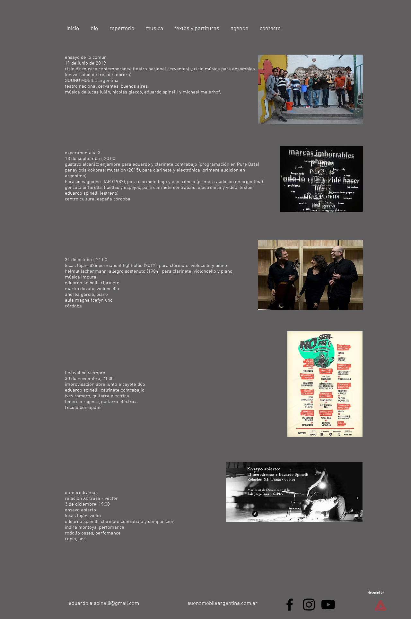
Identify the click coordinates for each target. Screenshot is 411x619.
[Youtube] (328, 605)
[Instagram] (309, 605)
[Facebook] (290, 605)
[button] (123, 29)
